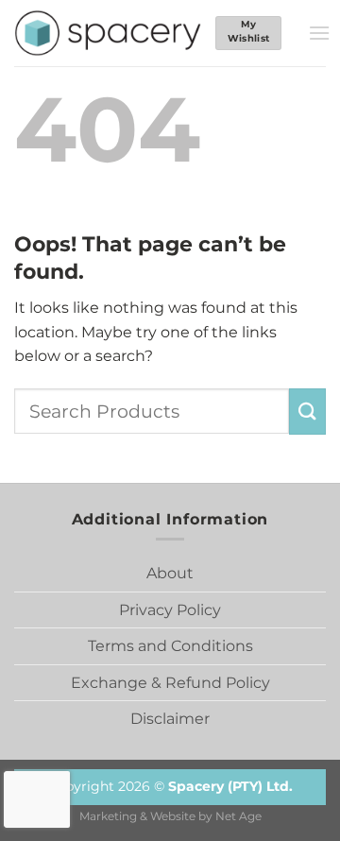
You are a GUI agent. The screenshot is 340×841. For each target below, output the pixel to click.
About (170, 573)
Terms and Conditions (170, 646)
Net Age (238, 816)
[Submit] (307, 411)
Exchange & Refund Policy (170, 683)
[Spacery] (107, 33)
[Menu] (319, 32)
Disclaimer (170, 719)
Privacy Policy (170, 610)
